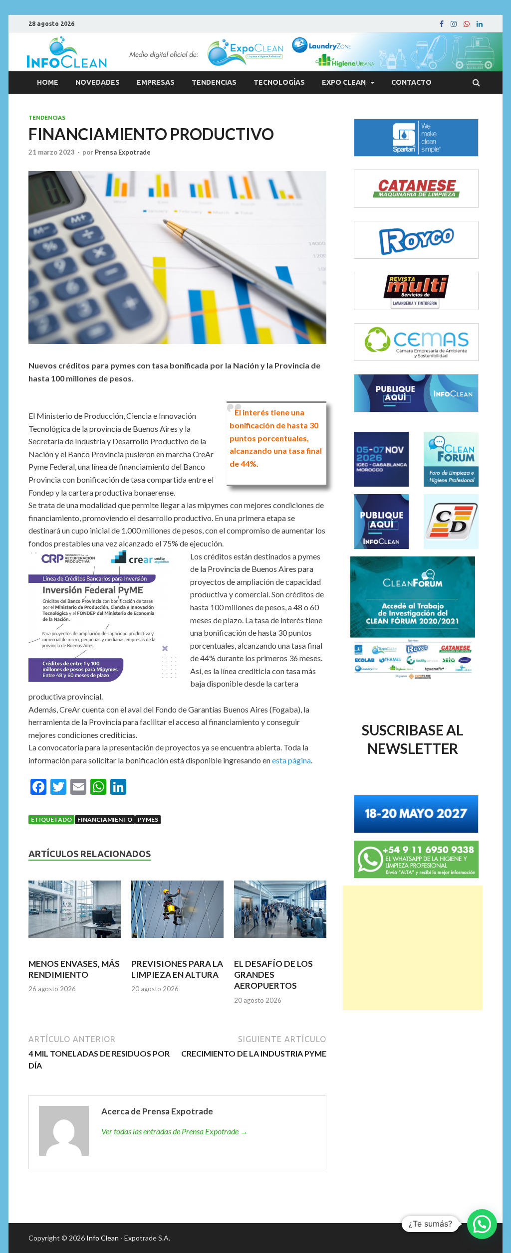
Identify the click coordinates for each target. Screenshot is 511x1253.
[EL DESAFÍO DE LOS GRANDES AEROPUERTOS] (280, 913)
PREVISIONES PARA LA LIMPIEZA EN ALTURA (177, 969)
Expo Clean (344, 82)
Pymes (148, 819)
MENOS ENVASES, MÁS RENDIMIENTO (74, 969)
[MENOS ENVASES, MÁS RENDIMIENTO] (74, 913)
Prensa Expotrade (123, 152)
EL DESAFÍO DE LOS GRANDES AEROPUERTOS (273, 974)
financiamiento (104, 819)
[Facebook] (441, 23)
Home (47, 82)
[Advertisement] (413, 948)
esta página (291, 760)
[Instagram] (453, 23)
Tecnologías (279, 82)
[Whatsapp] (466, 23)
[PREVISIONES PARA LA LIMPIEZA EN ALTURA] (177, 913)
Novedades (97, 82)
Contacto (411, 82)
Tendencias (214, 82)
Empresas (156, 82)
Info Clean (102, 1238)
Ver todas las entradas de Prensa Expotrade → (174, 1131)
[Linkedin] (479, 23)
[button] (482, 1224)
